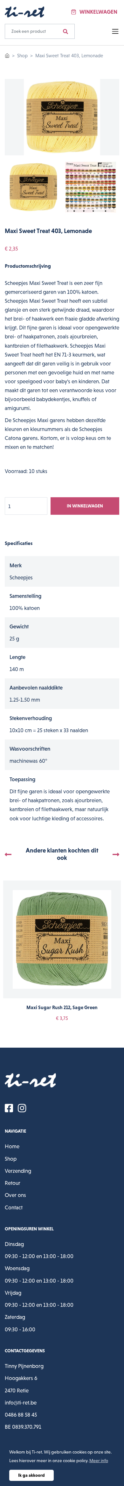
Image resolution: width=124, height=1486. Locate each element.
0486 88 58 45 (21, 1415)
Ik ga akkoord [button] (31, 1475)
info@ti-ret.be (21, 1402)
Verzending (18, 1171)
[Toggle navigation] (114, 31)
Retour (12, 1183)
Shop (22, 55)
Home (12, 1146)
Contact (14, 1207)
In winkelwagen (85, 505)
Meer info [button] (98, 1460)
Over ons (15, 1195)
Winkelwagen (98, 12)
